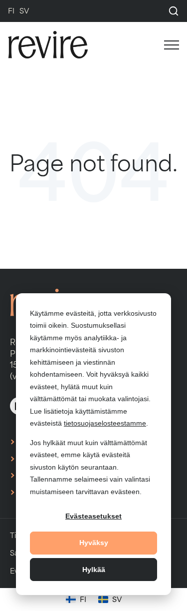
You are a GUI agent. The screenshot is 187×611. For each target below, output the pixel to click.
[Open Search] (173, 11)
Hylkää (93, 570)
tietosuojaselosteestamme (105, 423)
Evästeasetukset (93, 516)
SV (24, 10)
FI (11, 10)
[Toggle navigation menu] (165, 45)
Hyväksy (93, 543)
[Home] (58, 44)
